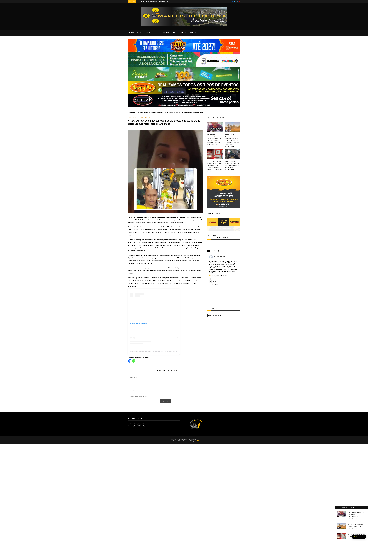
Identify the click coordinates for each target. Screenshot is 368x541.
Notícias (140, 32)
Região (175, 32)
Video (214, 281)
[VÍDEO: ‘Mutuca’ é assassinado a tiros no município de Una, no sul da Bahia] (232, 154)
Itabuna (157, 32)
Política (183, 32)
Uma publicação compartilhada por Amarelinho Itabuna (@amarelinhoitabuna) (154, 351)
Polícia (149, 32)
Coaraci (166, 32)
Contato (193, 32)
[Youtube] (239, 1)
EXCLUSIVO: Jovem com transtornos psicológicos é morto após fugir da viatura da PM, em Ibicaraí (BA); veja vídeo (214, 139)
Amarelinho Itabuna (220, 256)
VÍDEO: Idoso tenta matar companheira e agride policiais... (157, 1)
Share (220, 284)
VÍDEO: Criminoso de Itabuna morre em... (355, 525)
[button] (359, 537)
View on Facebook (213, 284)
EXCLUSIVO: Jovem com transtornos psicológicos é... (356, 514)
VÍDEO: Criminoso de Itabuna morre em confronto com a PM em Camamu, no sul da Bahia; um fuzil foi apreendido (232, 139)
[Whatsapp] (133, 361)
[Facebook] (232, 1)
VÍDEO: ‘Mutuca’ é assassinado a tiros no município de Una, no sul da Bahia (232, 164)
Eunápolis (131, 117)
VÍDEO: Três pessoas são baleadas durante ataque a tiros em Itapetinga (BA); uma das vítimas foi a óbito (215, 165)
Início (131, 32)
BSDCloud (198, 441)
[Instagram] (237, 1)
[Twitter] (234, 1)
